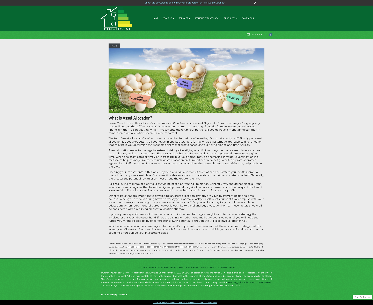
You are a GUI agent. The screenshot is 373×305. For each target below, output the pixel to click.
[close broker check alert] (255, 2)
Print (114, 46)
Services (183, 18)
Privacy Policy (108, 294)
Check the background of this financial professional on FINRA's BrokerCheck (185, 2)
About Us (167, 18)
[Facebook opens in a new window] (270, 35)
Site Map (122, 294)
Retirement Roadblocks (207, 18)
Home (155, 18)
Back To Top (361, 297)
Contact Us (248, 18)
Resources (229, 18)
